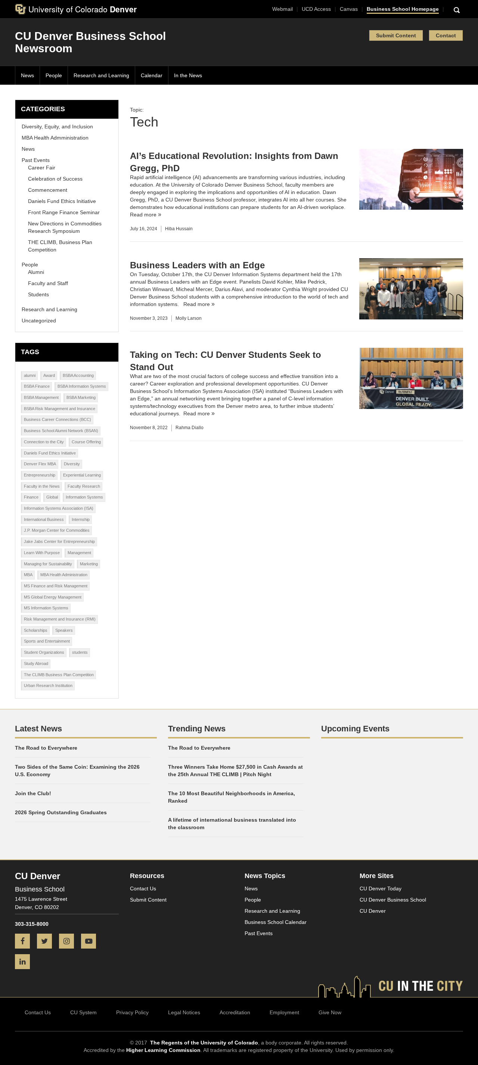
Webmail (282, 9)
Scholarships (35, 630)
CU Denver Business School (393, 900)
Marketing (89, 564)
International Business (44, 519)
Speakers (64, 630)
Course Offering (86, 442)
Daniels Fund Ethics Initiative (62, 201)
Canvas (349, 9)
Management (79, 552)
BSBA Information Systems (82, 386)
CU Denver (373, 911)
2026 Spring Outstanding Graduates (61, 812)
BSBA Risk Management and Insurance (59, 408)
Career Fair (41, 168)
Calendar (151, 75)
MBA (28, 574)
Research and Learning (101, 75)
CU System (83, 1012)
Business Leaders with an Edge (197, 265)
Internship (81, 519)
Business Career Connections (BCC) (57, 419)
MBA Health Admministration (55, 138)
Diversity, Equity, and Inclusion (57, 126)
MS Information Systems (46, 608)
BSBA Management (41, 397)
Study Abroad (36, 663)
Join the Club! (33, 793)
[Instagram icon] (69, 942)
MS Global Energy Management (52, 597)
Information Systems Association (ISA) (58, 508)
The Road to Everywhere (46, 748)
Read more (143, 215)
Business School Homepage (403, 9)
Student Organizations (44, 652)
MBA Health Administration (63, 574)
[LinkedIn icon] (25, 962)
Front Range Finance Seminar (64, 212)
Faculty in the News (42, 486)
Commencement (47, 190)
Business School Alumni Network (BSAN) (61, 430)
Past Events (36, 160)
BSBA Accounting (78, 375)
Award (49, 375)
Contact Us (143, 888)
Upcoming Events (355, 728)
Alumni (36, 272)
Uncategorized (39, 321)
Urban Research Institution (48, 685)
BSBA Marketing (81, 397)
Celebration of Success (55, 179)
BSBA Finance (37, 386)
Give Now (330, 1012)
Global (52, 497)
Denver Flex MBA (40, 464)
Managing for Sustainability (48, 564)
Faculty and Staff (48, 283)
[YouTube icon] (91, 942)
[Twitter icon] (47, 942)
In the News (188, 75)
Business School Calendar (276, 922)
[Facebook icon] (25, 942)
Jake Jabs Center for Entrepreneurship (59, 541)
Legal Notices (184, 1012)
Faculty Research (84, 486)
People (54, 75)
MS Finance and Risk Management (55, 586)
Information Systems (84, 497)
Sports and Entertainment (47, 641)
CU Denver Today (380, 888)
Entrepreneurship (39, 475)
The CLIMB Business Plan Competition (59, 674)
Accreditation (235, 1012)
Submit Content (396, 35)
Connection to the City (44, 442)
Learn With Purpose (42, 552)
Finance (31, 497)
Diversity (72, 464)
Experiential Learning (82, 475)
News (27, 75)
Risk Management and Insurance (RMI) (60, 619)
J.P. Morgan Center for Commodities (57, 530)
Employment (284, 1012)
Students (38, 294)
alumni (29, 375)
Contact (446, 35)
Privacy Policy (132, 1012)
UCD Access (316, 9)
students (80, 652)
